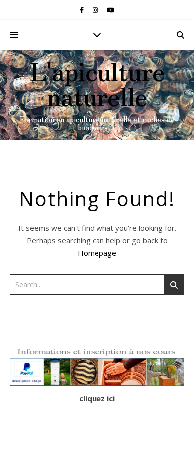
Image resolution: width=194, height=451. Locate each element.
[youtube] (110, 9)
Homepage (97, 253)
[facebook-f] (82, 9)
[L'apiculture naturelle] (97, 95)
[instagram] (96, 9)
